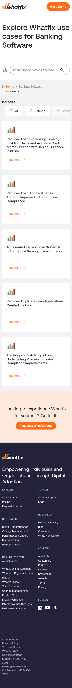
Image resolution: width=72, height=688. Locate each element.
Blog (40, 526)
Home (10, 86)
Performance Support (15, 535)
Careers (43, 569)
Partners (43, 565)
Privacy (42, 587)
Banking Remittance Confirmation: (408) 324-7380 (16, 670)
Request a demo (12, 506)
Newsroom (44, 573)
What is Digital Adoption (16, 568)
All (16, 111)
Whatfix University (48, 535)
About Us (43, 556)
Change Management (15, 531)
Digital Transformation (15, 526)
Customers (44, 560)
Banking (40, 111)
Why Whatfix (9, 497)
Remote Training (11, 544)
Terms (41, 582)
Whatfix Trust (10, 651)
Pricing (6, 501)
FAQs (41, 501)
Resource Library (48, 522)
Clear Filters (11, 91)
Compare (43, 531)
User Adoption (10, 540)
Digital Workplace (12, 599)
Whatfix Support (47, 497)
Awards (42, 578)
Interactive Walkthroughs (17, 604)
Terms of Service (12, 647)
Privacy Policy (10, 643)
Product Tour (9, 595)
